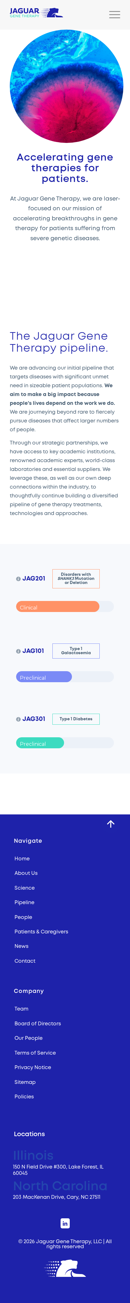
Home (22, 858)
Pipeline (24, 902)
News (21, 946)
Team (21, 1009)
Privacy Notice (33, 1067)
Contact (25, 961)
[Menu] (111, 15)
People (23, 917)
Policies (24, 1096)
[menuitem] (111, 15)
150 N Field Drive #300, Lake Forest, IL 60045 (58, 1170)
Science (25, 888)
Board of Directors (38, 1023)
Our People (29, 1038)
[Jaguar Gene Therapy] (54, 12)
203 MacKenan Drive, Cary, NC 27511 (56, 1197)
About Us (26, 873)
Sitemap (25, 1082)
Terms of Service (35, 1053)
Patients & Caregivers (41, 931)
